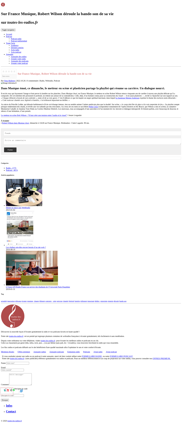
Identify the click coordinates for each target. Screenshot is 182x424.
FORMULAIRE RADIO (92, 356)
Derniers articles (17, 48)
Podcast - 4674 (12, 170)
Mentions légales (7, 352)
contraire (48, 301)
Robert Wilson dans (15, 123)
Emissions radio (73, 352)
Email (3, 367)
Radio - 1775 (11, 168)
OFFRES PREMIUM (162, 358)
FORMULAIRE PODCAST (121, 356)
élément (42, 301)
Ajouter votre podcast (19, 63)
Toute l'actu (10, 43)
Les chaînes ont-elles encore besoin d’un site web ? (26, 247)
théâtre (97, 301)
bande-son (122, 301)
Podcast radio (16, 39)
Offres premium (24, 352)
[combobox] (12, 370)
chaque (36, 301)
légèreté (71, 301)
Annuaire (9, 54)
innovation (11, 301)
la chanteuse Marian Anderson (127, 98)
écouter (24, 301)
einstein (110, 301)
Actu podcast (16, 52)
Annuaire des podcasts (19, 61)
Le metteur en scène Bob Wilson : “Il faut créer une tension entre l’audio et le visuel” (34, 115)
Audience (14, 45)
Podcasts (86, 352)
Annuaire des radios (18, 57)
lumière (77, 301)
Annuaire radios (39, 352)
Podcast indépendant (19, 41)
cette (54, 301)
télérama (18, 301)
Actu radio (15, 50)
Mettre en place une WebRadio (18, 208)
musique (30, 301)
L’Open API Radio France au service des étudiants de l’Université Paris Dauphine (38, 287)
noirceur (60, 301)
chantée (65, 301)
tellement (83, 301)
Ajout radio (97, 352)
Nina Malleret (9, 81)
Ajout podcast (111, 352)
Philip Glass (93, 107)
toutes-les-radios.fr (16, 336)
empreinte (103, 301)
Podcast (9, 36)
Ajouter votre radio (18, 59)
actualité (4, 301)
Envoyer (5, 400)
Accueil (9, 34)
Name (3, 363)
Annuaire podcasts (56, 352)
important (90, 301)
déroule (116, 301)
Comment (5, 384)
